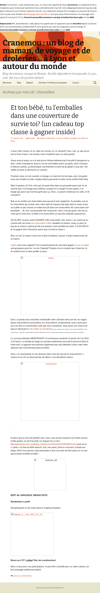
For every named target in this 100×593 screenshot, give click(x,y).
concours (59, 138)
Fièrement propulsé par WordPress (50, 587)
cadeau (42, 138)
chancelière (50, 138)
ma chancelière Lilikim (41, 223)
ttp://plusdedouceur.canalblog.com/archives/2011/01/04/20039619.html (44, 444)
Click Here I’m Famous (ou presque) (52, 82)
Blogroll (29, 82)
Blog (19, 82)
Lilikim (66, 138)
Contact (75, 82)
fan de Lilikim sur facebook (39, 329)
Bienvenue (7, 82)
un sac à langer (82, 245)
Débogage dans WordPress (38, 14)
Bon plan (31, 138)
